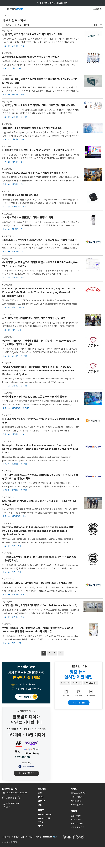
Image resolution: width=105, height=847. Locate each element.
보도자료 (42, 788)
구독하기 (8, 25)
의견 (19, 68)
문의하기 (7, 807)
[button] (95, 25)
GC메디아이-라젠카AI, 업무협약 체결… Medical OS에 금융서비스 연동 (37, 583)
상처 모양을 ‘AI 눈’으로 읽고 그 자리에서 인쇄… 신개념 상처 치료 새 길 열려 (38, 105)
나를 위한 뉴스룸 (79, 666)
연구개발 (24, 117)
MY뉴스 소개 (76, 819)
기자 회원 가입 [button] (78, 702)
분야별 (41, 797)
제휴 (22, 46)
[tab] (53, 789)
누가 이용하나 (77, 804)
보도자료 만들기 (45, 814)
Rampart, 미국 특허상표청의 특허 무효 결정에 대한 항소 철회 (32, 127)
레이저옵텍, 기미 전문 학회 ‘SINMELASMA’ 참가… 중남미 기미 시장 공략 (38, 150)
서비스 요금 (76, 801)
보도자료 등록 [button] (11, 798)
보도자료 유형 (44, 818)
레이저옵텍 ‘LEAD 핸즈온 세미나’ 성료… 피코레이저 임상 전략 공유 (34, 172)
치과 (13, 546)
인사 (19, 546)
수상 (22, 617)
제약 (13, 307)
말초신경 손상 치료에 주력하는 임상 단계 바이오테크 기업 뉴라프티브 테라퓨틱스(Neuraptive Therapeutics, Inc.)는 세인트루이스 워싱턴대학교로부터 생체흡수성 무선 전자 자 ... (40, 486)
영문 (40, 804)
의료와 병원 (16, 408)
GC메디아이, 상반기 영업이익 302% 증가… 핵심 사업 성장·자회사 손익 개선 (39, 240)
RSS (19, 25)
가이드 (41, 810)
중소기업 (15, 617)
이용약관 (15, 837)
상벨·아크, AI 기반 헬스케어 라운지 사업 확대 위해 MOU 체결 (32, 34)
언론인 (74, 811)
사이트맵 (37, 837)
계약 (22, 434)
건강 (6, 15)
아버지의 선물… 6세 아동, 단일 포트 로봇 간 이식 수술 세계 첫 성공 (34, 396)
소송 (22, 139)
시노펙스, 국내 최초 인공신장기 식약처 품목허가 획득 (27, 217)
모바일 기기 (16, 206)
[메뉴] (3, 9)
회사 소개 (6, 837)
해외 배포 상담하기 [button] (26, 773)
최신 (40, 793)
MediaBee (47, 837)
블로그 (41, 826)
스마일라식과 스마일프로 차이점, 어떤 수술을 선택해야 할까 (30, 56)
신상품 (23, 277)
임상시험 (15, 356)
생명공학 (6, 464)
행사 (22, 162)
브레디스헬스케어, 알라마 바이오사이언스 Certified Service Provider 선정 (39, 605)
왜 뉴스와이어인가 (78, 793)
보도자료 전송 (77, 823)
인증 (22, 94)
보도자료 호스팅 (77, 827)
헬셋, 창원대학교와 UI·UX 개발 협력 (20, 195)
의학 (13, 68)
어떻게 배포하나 (77, 797)
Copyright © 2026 (9, 842)
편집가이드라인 (26, 837)
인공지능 (15, 46)
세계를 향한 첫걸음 (26, 711)
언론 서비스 (76, 815)
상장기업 (41, 801)
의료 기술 (6, 46)
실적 (22, 251)
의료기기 (15, 94)
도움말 (41, 822)
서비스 (74, 788)
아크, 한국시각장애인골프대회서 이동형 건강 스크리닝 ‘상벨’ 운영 (33, 318)
